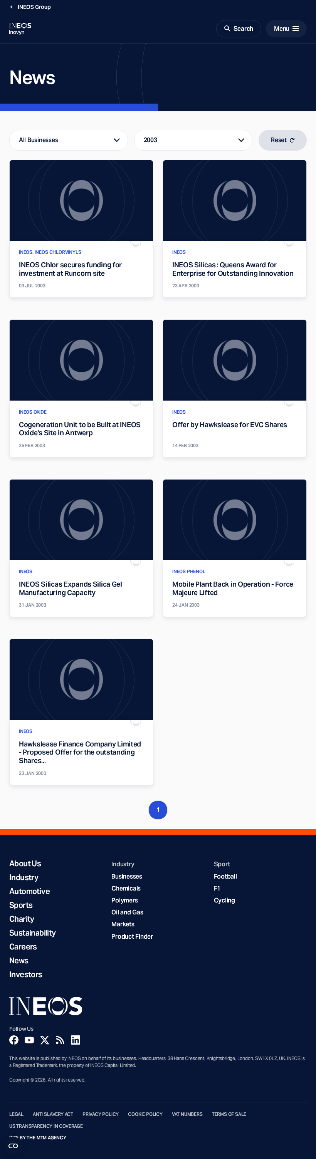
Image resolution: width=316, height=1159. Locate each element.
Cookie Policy (145, 1114)
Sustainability (32, 933)
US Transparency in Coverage (46, 1126)
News (19, 960)
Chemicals (126, 888)
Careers (23, 947)
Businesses (126, 876)
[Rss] (60, 1040)
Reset (279, 140)
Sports (20, 905)
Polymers (124, 900)
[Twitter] (44, 1040)
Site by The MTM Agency (37, 1138)
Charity (21, 919)
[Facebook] (13, 1040)
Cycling (224, 900)
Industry (23, 877)
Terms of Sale (229, 1114)
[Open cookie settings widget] (13, 1146)
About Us (25, 863)
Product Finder (132, 936)
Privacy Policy (100, 1114)
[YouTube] (29, 1040)
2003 (150, 140)
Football (225, 876)
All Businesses (38, 140)
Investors (25, 974)
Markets (122, 924)
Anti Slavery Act (53, 1114)
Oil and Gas (127, 912)
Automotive (29, 891)
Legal (16, 1114)
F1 (217, 888)
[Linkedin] (75, 1040)
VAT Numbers (187, 1114)
